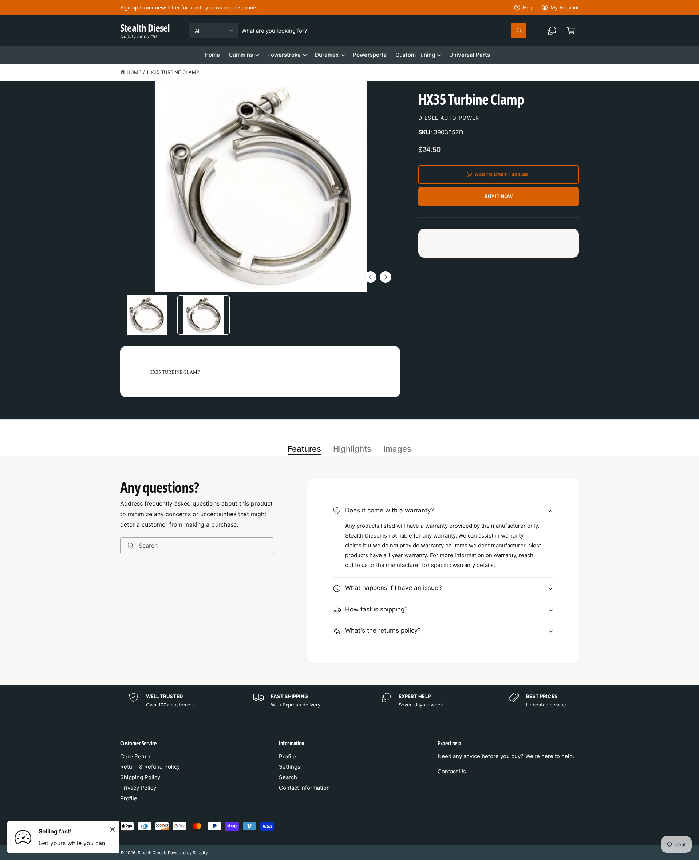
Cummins (241, 54)
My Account (564, 7)
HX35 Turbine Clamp (173, 72)
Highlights (352, 448)
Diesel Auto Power (448, 118)
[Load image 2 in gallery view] (203, 315)
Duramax (327, 54)
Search (288, 777)
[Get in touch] (551, 30)
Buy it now (499, 196)
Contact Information (304, 787)
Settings (289, 766)
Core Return (136, 756)
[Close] (112, 829)
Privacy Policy (138, 787)
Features (304, 448)
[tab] (304, 449)
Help (528, 7)
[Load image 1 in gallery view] (146, 315)
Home (134, 72)
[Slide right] (385, 277)
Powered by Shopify (187, 852)
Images (397, 448)
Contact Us (452, 771)
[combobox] (384, 30)
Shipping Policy (140, 777)
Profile (128, 798)
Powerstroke (284, 54)
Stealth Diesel (151, 852)
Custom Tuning (415, 54)
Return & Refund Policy (150, 766)
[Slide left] (370, 277)
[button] (570, 30)
